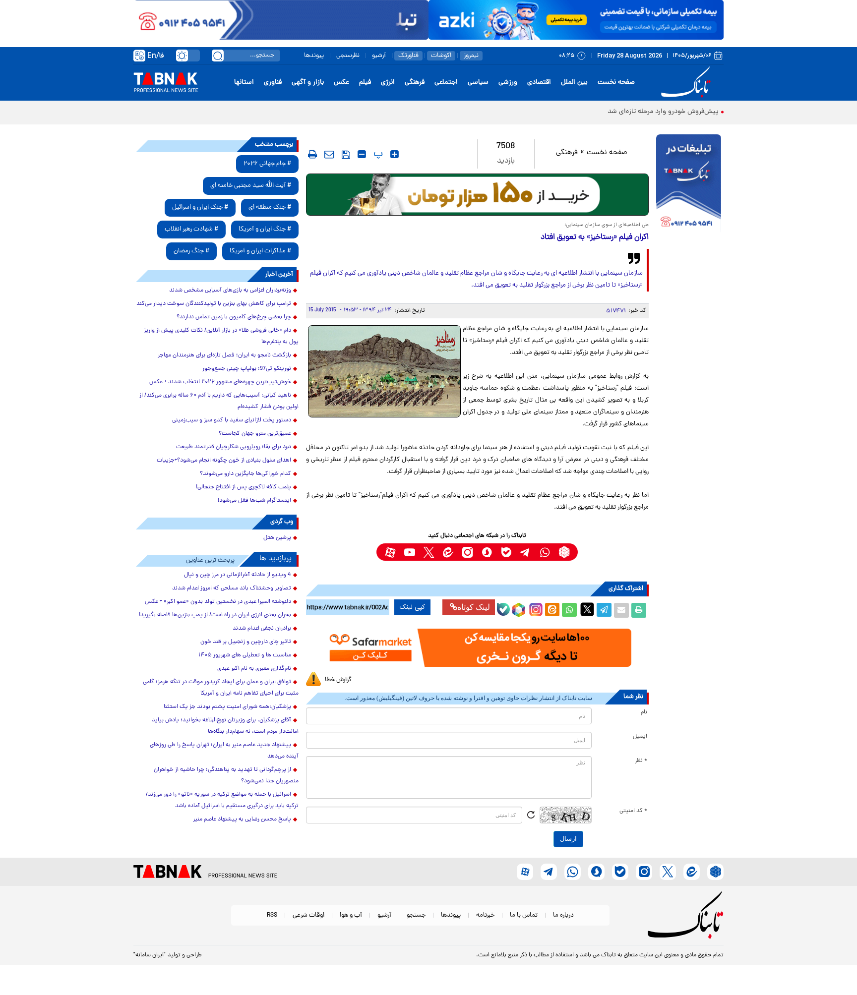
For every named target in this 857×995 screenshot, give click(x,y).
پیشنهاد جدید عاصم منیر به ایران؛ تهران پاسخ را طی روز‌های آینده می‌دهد (224, 751)
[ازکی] (576, 20)
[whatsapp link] (545, 552)
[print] (312, 154)
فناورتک (408, 55)
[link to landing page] (687, 82)
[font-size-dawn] (361, 154)
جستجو (416, 915)
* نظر (641, 761)
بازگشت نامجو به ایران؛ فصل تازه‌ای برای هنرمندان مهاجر (224, 355)
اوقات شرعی (308, 915)
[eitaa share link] (552, 610)
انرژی (388, 82)
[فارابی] (477, 195)
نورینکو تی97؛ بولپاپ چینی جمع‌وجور (246, 368)
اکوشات (441, 55)
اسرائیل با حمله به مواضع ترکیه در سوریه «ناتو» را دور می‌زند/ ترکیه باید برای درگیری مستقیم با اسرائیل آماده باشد (222, 800)
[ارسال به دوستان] (621, 610)
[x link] (429, 552)
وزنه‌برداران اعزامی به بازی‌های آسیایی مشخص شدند (230, 290)
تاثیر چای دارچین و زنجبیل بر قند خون (245, 642)
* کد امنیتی (633, 811)
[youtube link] (409, 552)
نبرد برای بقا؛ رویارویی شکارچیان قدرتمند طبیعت (233, 447)
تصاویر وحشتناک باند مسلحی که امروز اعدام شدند (231, 588)
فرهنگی (415, 82)
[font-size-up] (394, 154)
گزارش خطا (338, 680)
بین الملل (574, 82)
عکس (341, 82)
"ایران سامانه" (149, 955)
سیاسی (478, 82)
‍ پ (377, 154)
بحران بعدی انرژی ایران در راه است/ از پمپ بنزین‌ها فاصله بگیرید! (215, 615)
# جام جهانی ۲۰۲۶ (267, 164)
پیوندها (314, 55)
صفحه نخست (616, 82)
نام (644, 712)
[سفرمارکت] (477, 648)
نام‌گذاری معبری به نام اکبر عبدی (254, 668)
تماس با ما (524, 915)
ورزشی (507, 82)
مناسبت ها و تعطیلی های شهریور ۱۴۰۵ (244, 655)
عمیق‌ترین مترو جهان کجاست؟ (255, 433)
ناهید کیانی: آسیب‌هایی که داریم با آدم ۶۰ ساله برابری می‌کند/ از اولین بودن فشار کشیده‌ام (219, 401)
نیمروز (471, 55)
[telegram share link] (604, 610)
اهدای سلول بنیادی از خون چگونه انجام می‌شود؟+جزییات (224, 460)
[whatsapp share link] (569, 610)
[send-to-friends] (329, 154)
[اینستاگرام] (534, 608)
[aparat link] (390, 552)
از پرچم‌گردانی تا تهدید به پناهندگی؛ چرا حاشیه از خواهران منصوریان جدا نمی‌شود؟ (226, 775)
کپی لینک (412, 607)
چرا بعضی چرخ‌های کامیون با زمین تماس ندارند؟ (234, 317)
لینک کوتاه (473, 607)
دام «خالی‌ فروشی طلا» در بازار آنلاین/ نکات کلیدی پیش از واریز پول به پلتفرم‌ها (221, 336)
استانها (244, 82)
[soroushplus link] (487, 552)
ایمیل (640, 736)
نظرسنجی (348, 55)
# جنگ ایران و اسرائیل (200, 207)
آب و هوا (351, 915)
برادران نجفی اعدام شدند (262, 628)
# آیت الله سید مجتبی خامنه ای (250, 185)
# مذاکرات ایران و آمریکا (260, 251)
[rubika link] (564, 552)
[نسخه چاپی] (638, 610)
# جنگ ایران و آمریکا (265, 229)
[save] (346, 155)
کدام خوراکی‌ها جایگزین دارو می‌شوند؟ (245, 473)
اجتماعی (446, 82)
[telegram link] (525, 552)
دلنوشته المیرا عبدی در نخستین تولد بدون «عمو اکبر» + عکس (218, 601)
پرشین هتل (277, 537)
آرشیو (379, 55)
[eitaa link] (448, 552)
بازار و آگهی (308, 82)
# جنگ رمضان (191, 251)
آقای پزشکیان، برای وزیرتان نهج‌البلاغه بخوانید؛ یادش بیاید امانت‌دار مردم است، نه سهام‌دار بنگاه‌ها (225, 726)
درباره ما (563, 915)
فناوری (273, 82)
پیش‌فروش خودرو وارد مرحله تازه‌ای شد (663, 112)
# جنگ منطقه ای (269, 207)
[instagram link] (467, 552)
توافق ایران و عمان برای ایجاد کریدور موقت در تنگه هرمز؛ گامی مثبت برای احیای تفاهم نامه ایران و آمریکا (221, 688)
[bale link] (506, 552)
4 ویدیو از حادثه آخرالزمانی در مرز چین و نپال (237, 575)
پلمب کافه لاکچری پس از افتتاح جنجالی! (243, 487)
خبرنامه (485, 915)
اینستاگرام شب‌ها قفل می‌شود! (254, 500)
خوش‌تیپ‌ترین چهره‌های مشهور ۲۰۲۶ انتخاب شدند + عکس (220, 382)
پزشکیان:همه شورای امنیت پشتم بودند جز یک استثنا (227, 706)
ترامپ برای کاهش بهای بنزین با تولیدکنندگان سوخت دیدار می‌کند (213, 303)
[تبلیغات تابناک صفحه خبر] (688, 184)
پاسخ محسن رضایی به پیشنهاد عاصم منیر (242, 819)
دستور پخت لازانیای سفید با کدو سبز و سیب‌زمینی (231, 420)
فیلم (365, 82)
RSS (272, 915)
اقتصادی (539, 82)
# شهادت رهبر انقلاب (191, 229)
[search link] (218, 55)
